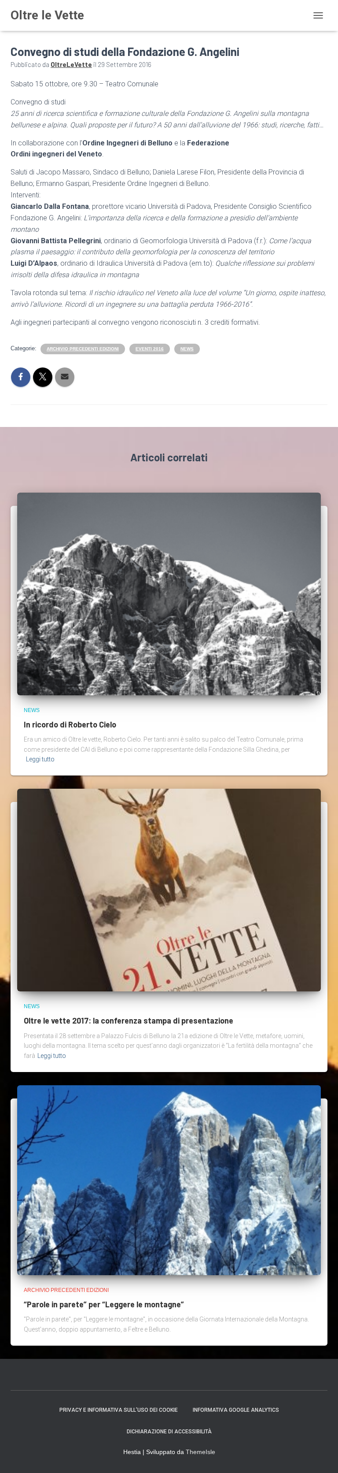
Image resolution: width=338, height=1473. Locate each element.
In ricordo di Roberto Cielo (70, 724)
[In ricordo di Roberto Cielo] (169, 593)
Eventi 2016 (150, 348)
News (187, 348)
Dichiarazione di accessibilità (169, 1431)
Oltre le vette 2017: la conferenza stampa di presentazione (128, 1020)
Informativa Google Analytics (236, 1410)
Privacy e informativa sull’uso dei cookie (118, 1410)
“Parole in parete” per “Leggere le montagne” (104, 1304)
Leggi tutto (40, 759)
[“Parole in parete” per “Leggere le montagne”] (169, 1179)
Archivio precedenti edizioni (83, 348)
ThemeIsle (200, 1451)
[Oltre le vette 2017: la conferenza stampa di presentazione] (169, 889)
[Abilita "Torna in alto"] (320, 1455)
